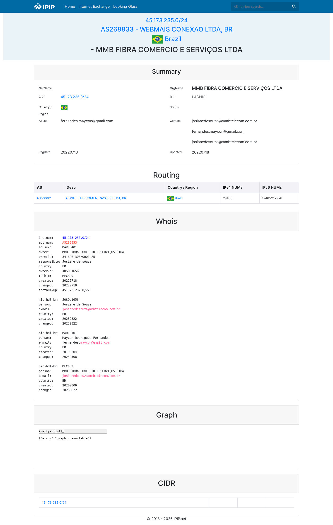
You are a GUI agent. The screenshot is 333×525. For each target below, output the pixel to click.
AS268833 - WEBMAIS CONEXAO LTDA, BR (166, 29)
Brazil (172, 39)
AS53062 (44, 198)
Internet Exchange (94, 6)
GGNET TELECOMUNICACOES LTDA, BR (96, 198)
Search (293, 6)
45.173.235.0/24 (166, 20)
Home (70, 6)
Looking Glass (125, 6)
